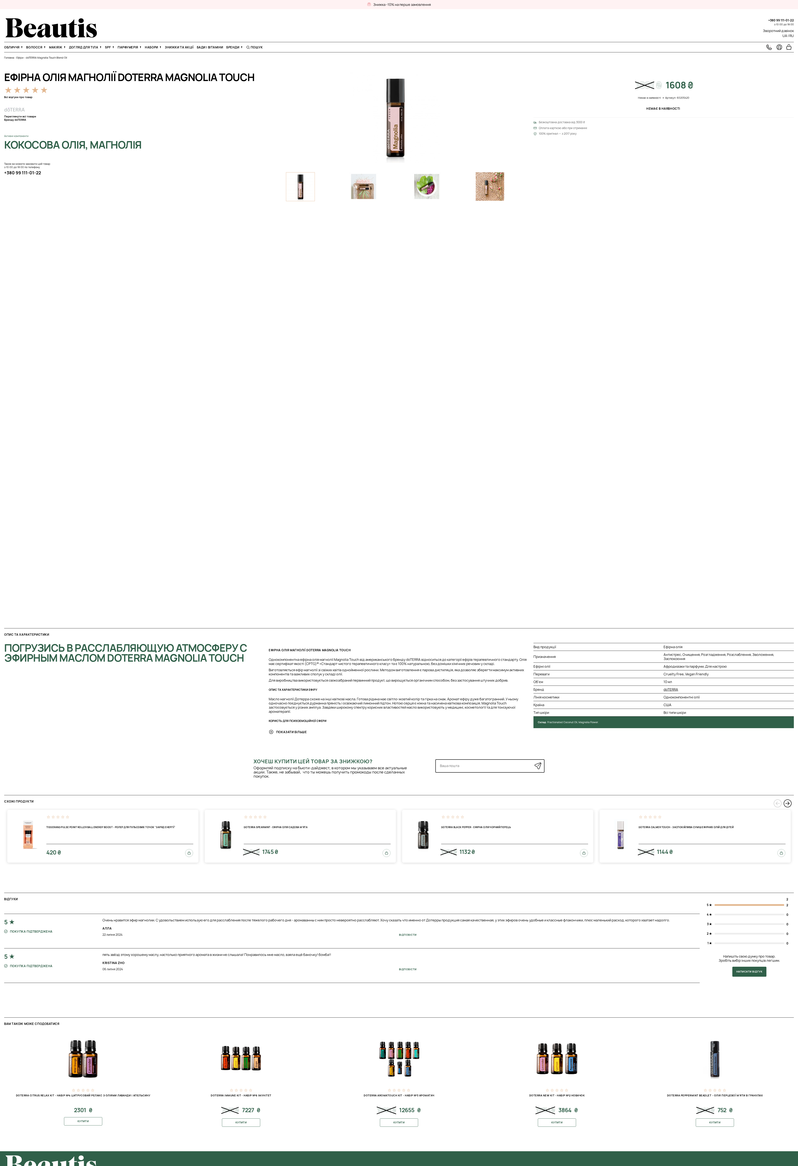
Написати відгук (749, 971)
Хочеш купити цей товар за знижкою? (313, 761)
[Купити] (189, 853)
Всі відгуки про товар (18, 97)
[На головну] (51, 36)
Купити (83, 1121)
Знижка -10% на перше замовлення (402, 4)
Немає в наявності (663, 109)
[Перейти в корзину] (789, 47)
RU (791, 35)
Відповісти (408, 935)
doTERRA (671, 689)
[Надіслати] (537, 765)
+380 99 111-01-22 (781, 20)
